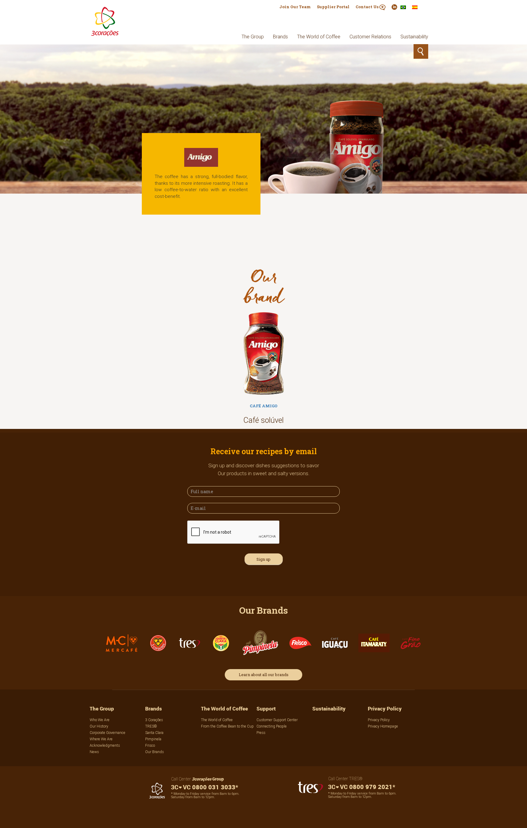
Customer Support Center (277, 719)
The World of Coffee (318, 36)
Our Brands (154, 751)
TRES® (151, 726)
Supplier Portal (333, 6)
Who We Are (99, 719)
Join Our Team (295, 6)
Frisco (150, 745)
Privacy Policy (385, 708)
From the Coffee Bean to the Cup (227, 726)
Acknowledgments (105, 745)
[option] (263, 370)
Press (260, 732)
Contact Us (367, 6)
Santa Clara (154, 732)
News (94, 751)
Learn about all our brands (264, 674)
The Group (253, 36)
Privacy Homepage (383, 726)
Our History (99, 726)
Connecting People (271, 726)
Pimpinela (153, 739)
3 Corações (154, 719)
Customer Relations (370, 36)
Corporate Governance (107, 732)
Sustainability (414, 36)
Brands (280, 36)
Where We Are (101, 739)
